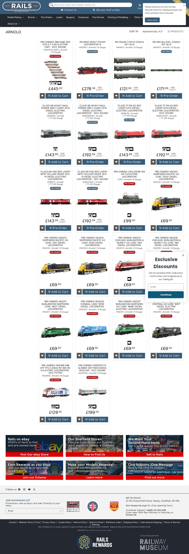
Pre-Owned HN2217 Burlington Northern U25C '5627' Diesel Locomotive (55, 305)
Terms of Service (172, 522)
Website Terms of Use (29, 522)
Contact (12, 522)
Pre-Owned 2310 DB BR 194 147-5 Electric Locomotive (129, 174)
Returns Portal (96, 522)
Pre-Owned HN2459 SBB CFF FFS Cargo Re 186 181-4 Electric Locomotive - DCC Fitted (55, 369)
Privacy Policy (49, 522)
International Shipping (151, 522)
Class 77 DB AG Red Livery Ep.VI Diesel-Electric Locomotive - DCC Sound (166, 109)
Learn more (152, 20)
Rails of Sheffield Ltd (91, 530)
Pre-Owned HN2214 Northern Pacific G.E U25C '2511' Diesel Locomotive (55, 242)
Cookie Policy (64, 522)
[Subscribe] (60, 511)
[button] (140, 7)
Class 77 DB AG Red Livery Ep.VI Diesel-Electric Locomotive (129, 108)
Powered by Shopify (105, 530)
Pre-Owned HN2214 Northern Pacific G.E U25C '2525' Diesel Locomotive (92, 242)
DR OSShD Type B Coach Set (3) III (129, 43)
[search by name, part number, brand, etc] (51, 4)
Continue (166, 294)
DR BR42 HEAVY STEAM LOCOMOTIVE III (92, 43)
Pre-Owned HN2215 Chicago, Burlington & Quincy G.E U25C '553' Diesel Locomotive (129, 242)
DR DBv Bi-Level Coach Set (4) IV (166, 43)
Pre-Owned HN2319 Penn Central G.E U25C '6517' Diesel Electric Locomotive (166, 305)
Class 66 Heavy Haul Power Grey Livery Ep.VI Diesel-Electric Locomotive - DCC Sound (92, 109)
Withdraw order (113, 522)
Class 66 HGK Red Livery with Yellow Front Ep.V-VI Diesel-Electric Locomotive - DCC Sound (92, 176)
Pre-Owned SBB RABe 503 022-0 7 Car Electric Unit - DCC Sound (55, 44)
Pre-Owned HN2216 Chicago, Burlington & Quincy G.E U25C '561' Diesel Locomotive (166, 242)
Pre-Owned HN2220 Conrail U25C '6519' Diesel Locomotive (92, 304)
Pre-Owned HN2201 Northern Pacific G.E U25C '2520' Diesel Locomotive (166, 176)
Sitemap (96, 524)
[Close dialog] (183, 255)
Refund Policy (80, 522)
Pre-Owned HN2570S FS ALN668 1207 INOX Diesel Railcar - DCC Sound (92, 368)
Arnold (63, 49)
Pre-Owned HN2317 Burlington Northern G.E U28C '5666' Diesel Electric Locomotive (129, 305)
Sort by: (134, 31)
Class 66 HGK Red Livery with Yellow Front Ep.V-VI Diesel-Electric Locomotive (55, 176)
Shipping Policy (131, 522)
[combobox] (90, 4)
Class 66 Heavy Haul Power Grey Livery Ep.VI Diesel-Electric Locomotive (55, 109)
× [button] (184, 5)
